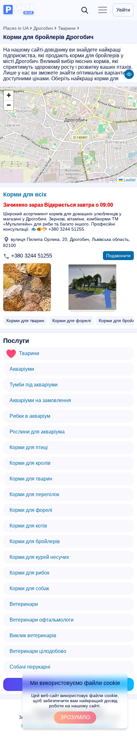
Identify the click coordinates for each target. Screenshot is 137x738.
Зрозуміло (75, 717)
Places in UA (15, 28)
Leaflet (129, 179)
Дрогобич (43, 28)
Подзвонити (118, 255)
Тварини (67, 28)
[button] (8, 95)
